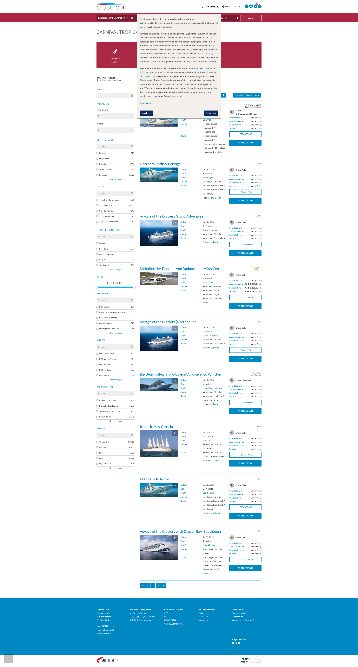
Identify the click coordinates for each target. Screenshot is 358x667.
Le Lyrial (207, 119)
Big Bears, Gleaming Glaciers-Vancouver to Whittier (181, 374)
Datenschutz (237, 616)
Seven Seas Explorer (212, 388)
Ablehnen (146, 113)
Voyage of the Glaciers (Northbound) (169, 322)
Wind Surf (208, 440)
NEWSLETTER (170, 620)
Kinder (99, 123)
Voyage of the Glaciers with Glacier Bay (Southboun (180, 531)
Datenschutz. (149, 76)
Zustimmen (211, 113)
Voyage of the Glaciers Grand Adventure (171, 216)
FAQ (166, 616)
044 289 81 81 (212, 6)
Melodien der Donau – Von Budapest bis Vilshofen (179, 268)
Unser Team (203, 616)
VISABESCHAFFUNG (173, 623)
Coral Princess (210, 230)
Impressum (203, 620)
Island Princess (210, 545)
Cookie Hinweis (239, 613)
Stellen (201, 613)
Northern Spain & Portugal (161, 164)
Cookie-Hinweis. (195, 68)
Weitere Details (245, 143)
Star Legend (208, 177)
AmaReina (208, 282)
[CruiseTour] (111, 8)
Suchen (251, 18)
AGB (166, 613)
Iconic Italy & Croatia (156, 426)
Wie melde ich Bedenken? (243, 620)
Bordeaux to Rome (154, 479)
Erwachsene (102, 109)
